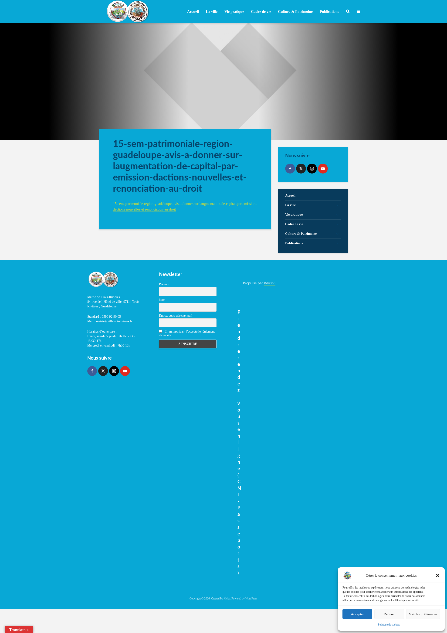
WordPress (251, 598)
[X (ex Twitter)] (301, 169)
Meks (227, 598)
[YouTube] (323, 169)
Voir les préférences (423, 614)
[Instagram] (312, 169)
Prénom (164, 284)
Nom (162, 300)
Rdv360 (269, 283)
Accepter (357, 614)
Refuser (389, 614)
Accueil (193, 12)
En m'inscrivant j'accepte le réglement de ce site (187, 333)
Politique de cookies (389, 624)
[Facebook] (290, 169)
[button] (437, 575)
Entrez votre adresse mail (175, 315)
